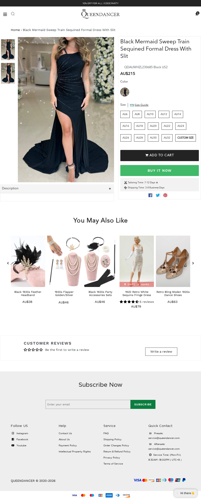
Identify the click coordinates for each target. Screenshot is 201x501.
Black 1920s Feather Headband (27, 293)
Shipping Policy (112, 439)
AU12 (164, 114)
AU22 (167, 126)
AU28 (139, 138)
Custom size (185, 138)
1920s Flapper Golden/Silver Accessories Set (64, 295)
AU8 (137, 114)
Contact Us (65, 433)
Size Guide (141, 105)
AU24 (180, 126)
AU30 (153, 138)
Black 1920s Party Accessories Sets (100, 293)
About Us (64, 439)
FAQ (106, 433)
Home (15, 30)
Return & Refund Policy (117, 451)
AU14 (177, 114)
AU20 (153, 126)
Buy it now (160, 170)
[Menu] (7, 14)
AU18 (139, 126)
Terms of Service (113, 463)
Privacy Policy (111, 457)
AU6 (125, 114)
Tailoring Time (135, 183)
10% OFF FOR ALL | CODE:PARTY (101, 3)
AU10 (150, 114)
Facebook (22, 439)
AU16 (125, 126)
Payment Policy (68, 445)
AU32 (167, 138)
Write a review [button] (161, 351)
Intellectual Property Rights (75, 451)
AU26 (125, 138)
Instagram (22, 433)
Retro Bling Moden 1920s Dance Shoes (173, 293)
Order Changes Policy (116, 445)
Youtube (21, 445)
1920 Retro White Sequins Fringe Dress (136, 293)
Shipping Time (136, 188)
